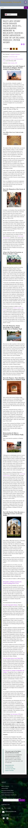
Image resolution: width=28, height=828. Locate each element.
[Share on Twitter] (23, 44)
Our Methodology (9, 767)
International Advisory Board (7, 790)
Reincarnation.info (9, 765)
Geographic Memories (15, 54)
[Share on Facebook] (21, 44)
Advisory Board (4, 788)
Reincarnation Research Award (7, 792)
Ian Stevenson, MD (12, 56)
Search (26, 7)
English (9, 14)
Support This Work (9, 770)
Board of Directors (5, 786)
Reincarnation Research (11, 2)
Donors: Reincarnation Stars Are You (8, 794)
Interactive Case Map (10, 768)
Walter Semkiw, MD (12, 63)
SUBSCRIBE (21, 800)
